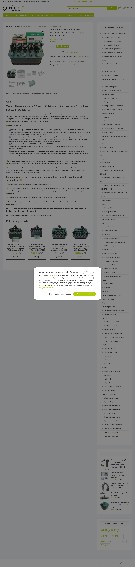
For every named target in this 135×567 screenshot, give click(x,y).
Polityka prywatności (46, 287)
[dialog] (67, 283)
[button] (61, 294)
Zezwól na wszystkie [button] (84, 294)
